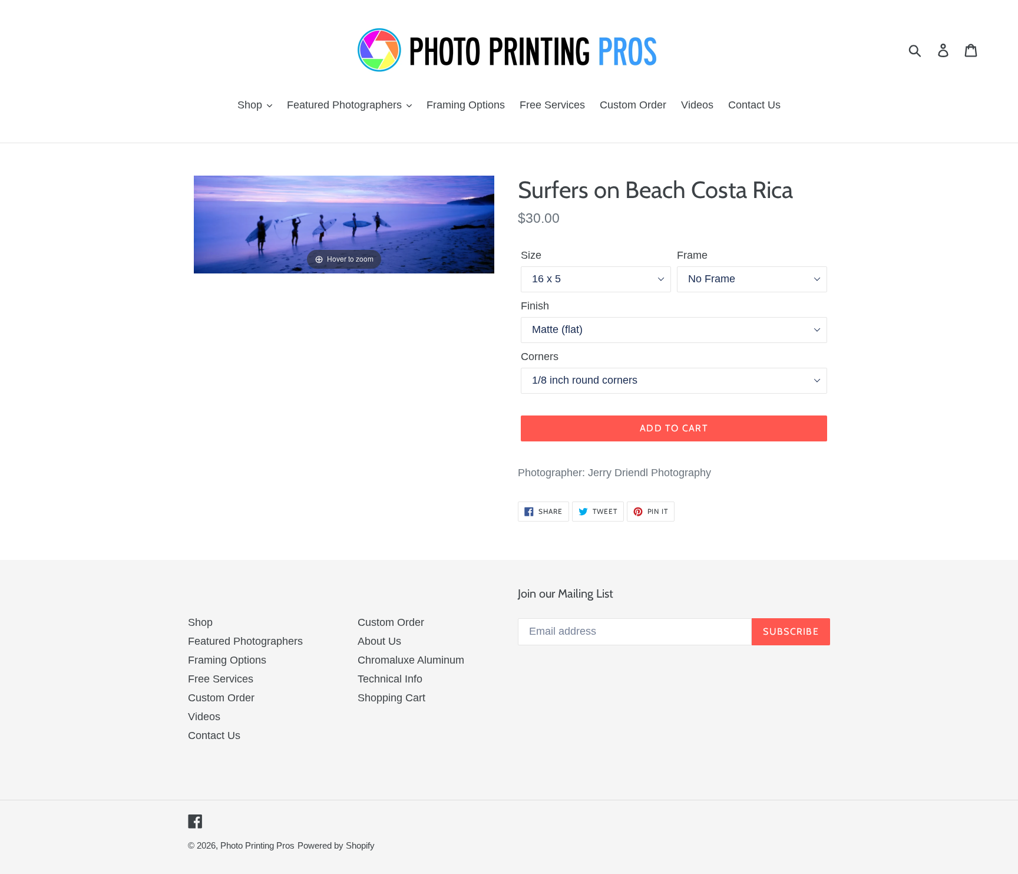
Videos (204, 717)
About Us (379, 641)
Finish (535, 306)
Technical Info (390, 679)
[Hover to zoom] (344, 224)
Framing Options (227, 660)
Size (531, 255)
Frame (692, 255)
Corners (539, 356)
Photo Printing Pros (257, 845)
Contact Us (214, 735)
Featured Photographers (245, 641)
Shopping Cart (391, 698)
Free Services (220, 679)
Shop (200, 622)
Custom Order (221, 698)
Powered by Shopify (336, 845)
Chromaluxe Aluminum (411, 660)
